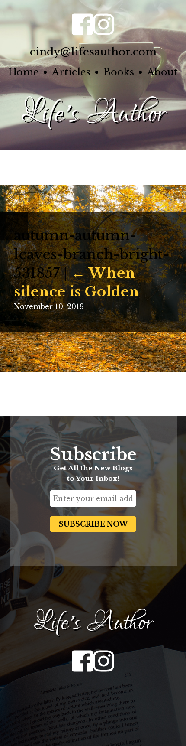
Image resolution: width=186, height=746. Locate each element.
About (162, 72)
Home (23, 72)
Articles (70, 72)
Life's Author (93, 113)
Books (118, 72)
